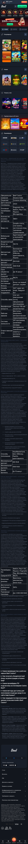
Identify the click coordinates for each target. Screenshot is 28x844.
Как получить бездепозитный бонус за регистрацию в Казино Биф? (13, 678)
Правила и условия (7, 786)
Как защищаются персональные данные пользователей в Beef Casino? (14, 700)
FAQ (3, 778)
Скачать (24, 2)
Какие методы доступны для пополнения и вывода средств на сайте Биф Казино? (13, 693)
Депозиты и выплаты (7, 782)
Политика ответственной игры (10, 800)
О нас (3, 770)
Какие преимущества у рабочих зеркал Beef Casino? (13, 672)
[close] (1, 2)
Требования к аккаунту (8, 796)
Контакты (4, 774)
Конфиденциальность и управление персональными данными (11, 791)
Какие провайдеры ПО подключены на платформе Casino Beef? (14, 685)
